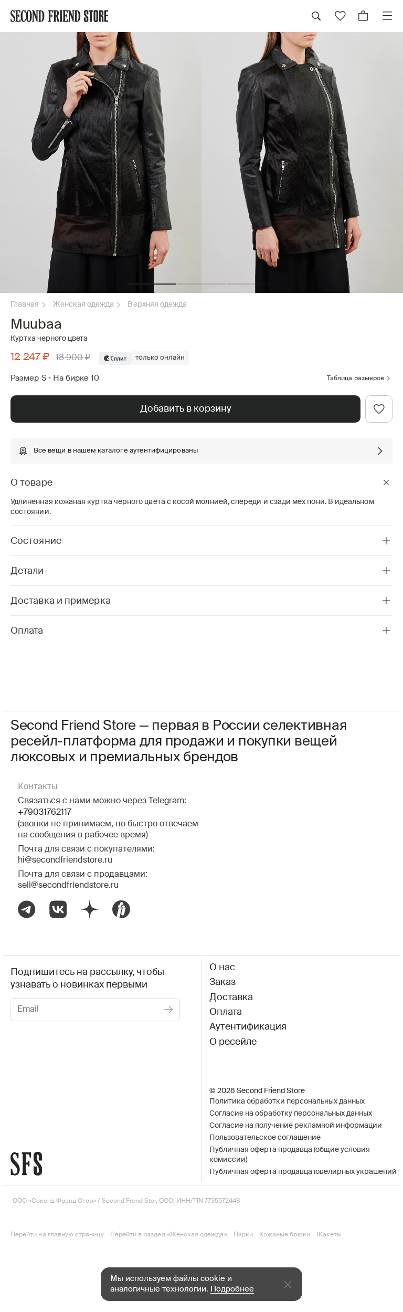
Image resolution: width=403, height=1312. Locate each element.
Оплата (225, 1012)
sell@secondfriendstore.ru (68, 885)
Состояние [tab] (35, 541)
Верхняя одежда (157, 304)
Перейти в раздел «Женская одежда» (168, 1235)
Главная (24, 304)
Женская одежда (83, 304)
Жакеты (329, 1235)
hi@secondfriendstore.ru (65, 860)
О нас (222, 967)
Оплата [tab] (27, 631)
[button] (152, 284)
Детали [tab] (27, 571)
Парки (243, 1235)
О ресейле (233, 1042)
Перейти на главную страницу (57, 1235)
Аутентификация (248, 1027)
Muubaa (35, 325)
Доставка (231, 997)
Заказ (222, 982)
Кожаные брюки (284, 1235)
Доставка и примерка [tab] (60, 601)
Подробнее (232, 1289)
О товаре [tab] (31, 483)
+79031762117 (44, 813)
